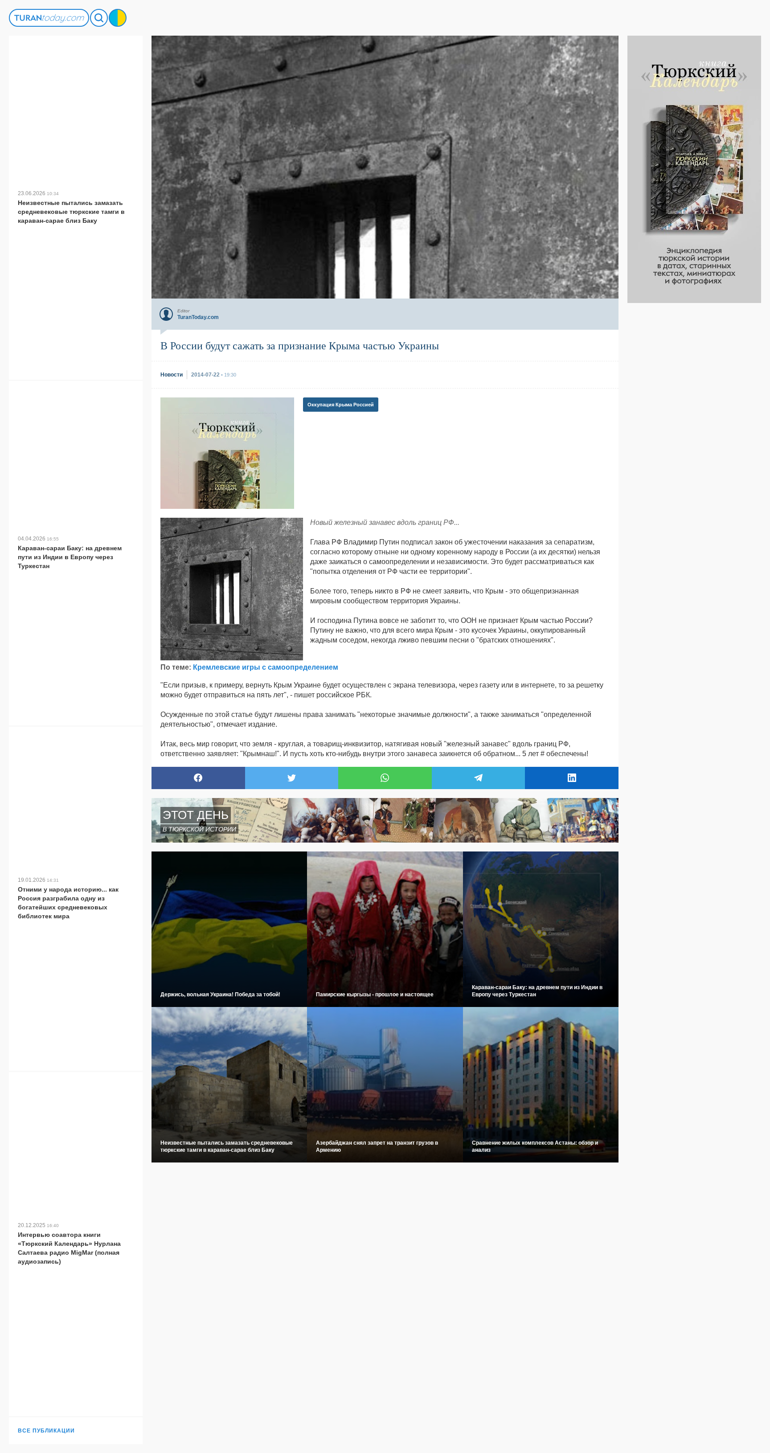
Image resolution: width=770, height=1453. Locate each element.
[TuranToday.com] (49, 18)
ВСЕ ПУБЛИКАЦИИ (46, 1431)
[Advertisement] (694, 436)
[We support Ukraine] (118, 18)
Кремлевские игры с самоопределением (265, 667)
